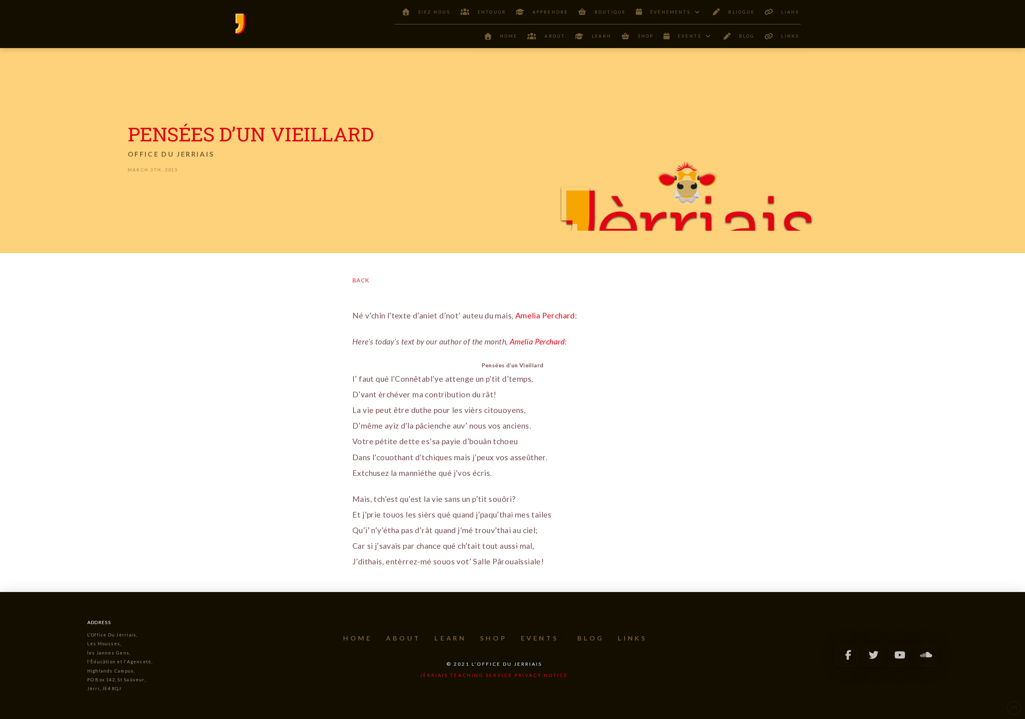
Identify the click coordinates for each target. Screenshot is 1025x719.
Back (361, 280)
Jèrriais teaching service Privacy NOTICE (494, 675)
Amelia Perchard (545, 315)
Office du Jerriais (171, 154)
